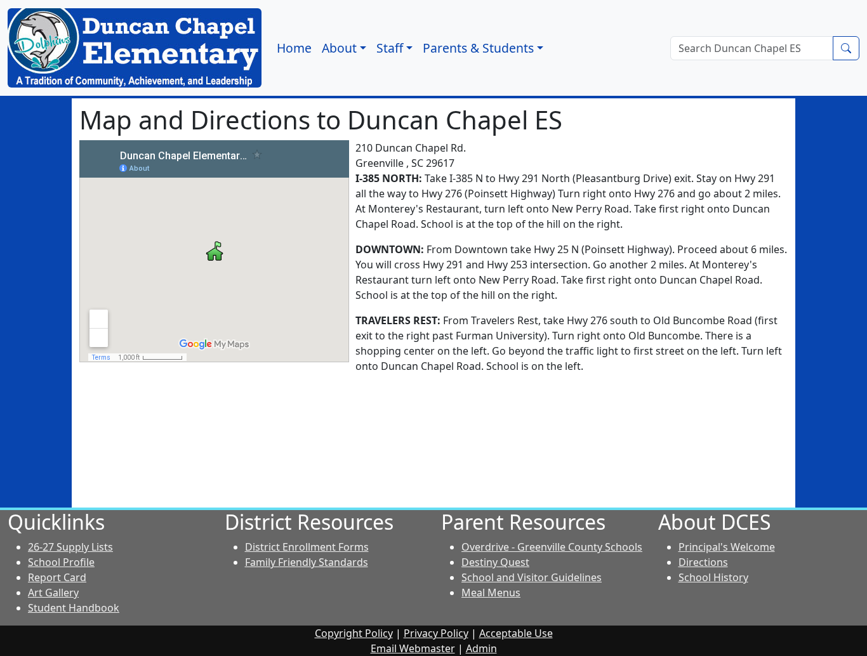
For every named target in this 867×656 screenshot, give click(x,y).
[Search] (846, 48)
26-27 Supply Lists (70, 547)
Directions (703, 562)
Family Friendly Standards (306, 562)
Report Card (57, 577)
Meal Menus (490, 593)
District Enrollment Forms (307, 547)
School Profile (61, 562)
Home (294, 47)
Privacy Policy (436, 633)
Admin (481, 648)
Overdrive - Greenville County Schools (551, 547)
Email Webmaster (413, 648)
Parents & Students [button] (478, 47)
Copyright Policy (354, 633)
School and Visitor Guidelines (531, 577)
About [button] (339, 47)
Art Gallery (53, 593)
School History (713, 577)
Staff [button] (389, 47)
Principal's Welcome (726, 547)
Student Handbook (73, 608)
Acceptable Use (516, 633)
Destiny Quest (495, 562)
